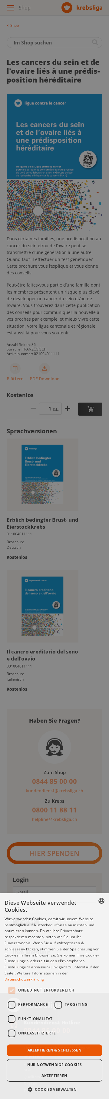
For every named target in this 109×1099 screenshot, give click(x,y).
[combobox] (101, 901)
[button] (54, 1089)
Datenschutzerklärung (24, 979)
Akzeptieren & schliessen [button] (55, 1050)
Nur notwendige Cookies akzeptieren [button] (54, 1070)
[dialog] (54, 996)
